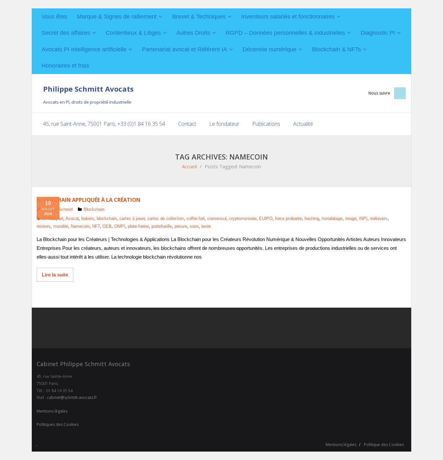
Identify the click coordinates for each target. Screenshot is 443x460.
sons (194, 226)
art (60, 218)
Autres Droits (193, 33)
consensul (216, 218)
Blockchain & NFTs (336, 49)
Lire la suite (55, 274)
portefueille (161, 226)
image (350, 218)
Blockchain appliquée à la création (88, 199)
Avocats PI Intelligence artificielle (84, 49)
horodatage (332, 218)
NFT (96, 226)
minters (44, 226)
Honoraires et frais (65, 65)
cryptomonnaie (243, 218)
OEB (107, 226)
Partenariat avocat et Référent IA (184, 49)
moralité (60, 226)
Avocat (72, 218)
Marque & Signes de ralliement (117, 16)
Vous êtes (54, 16)
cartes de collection (165, 218)
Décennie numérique (269, 49)
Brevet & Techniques (199, 16)
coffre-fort (195, 218)
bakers (87, 218)
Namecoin (80, 226)
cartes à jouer (132, 218)
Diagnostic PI (378, 33)
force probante (288, 218)
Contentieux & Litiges (133, 33)
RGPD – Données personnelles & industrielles (285, 33)
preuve (180, 226)
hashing (312, 218)
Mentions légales (52, 411)
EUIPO (265, 218)
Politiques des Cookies (57, 424)
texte (206, 226)
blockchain (107, 218)
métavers (379, 218)
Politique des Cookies (384, 444)
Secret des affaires (66, 33)
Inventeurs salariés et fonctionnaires (288, 16)
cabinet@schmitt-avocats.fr (72, 397)
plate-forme (138, 226)
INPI (363, 218)
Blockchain (94, 209)
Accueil (189, 166)
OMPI (119, 226)
